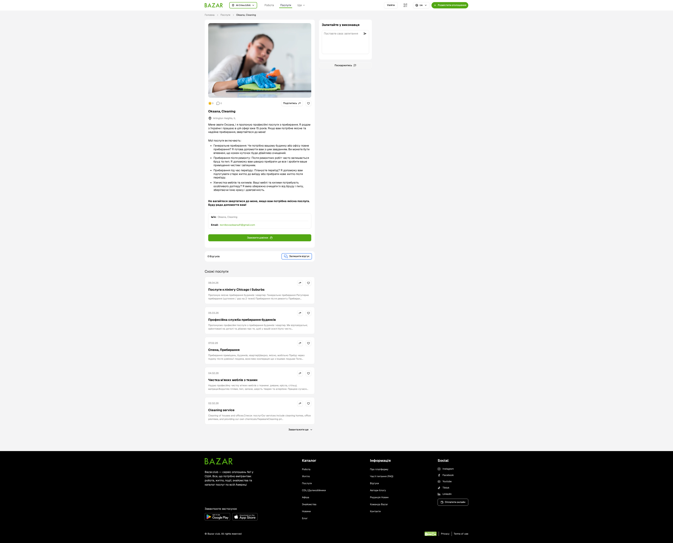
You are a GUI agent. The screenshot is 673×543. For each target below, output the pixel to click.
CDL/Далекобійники (314, 490)
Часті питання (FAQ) (381, 476)
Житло (306, 476)
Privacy (445, 533)
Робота (269, 5)
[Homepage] (214, 5)
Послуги (285, 5)
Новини (306, 511)
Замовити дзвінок (257, 237)
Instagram (448, 468)
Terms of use (461, 533)
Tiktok (446, 487)
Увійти (391, 5)
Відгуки (374, 483)
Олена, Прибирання (224, 350)
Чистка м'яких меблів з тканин (232, 380)
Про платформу (379, 469)
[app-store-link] (245, 516)
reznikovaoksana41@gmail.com (237, 224)
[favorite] (308, 103)
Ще (299, 5)
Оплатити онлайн (455, 502)
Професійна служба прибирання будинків (242, 320)
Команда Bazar (379, 504)
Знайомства (309, 504)
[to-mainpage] (219, 461)
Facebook (448, 475)
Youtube (447, 481)
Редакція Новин (379, 497)
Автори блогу (378, 490)
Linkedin (447, 494)
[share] (300, 283)
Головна (210, 14)
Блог (305, 518)
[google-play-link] (217, 516)
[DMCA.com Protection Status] (430, 534)
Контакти (375, 511)
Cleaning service (221, 410)
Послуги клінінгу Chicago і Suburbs (236, 290)
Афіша (305, 497)
